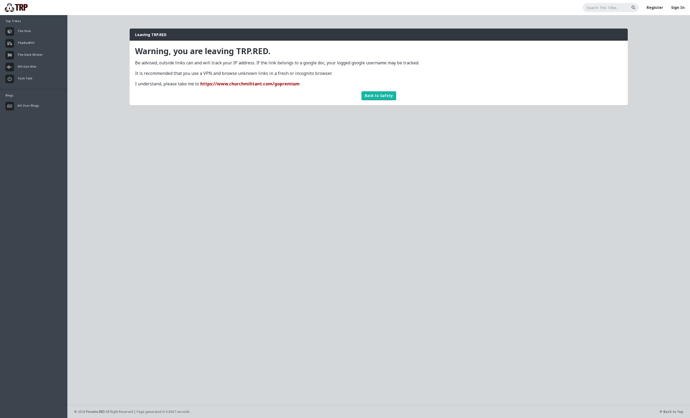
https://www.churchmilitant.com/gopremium (250, 84)
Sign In (678, 7)
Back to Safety (379, 95)
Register (655, 7)
